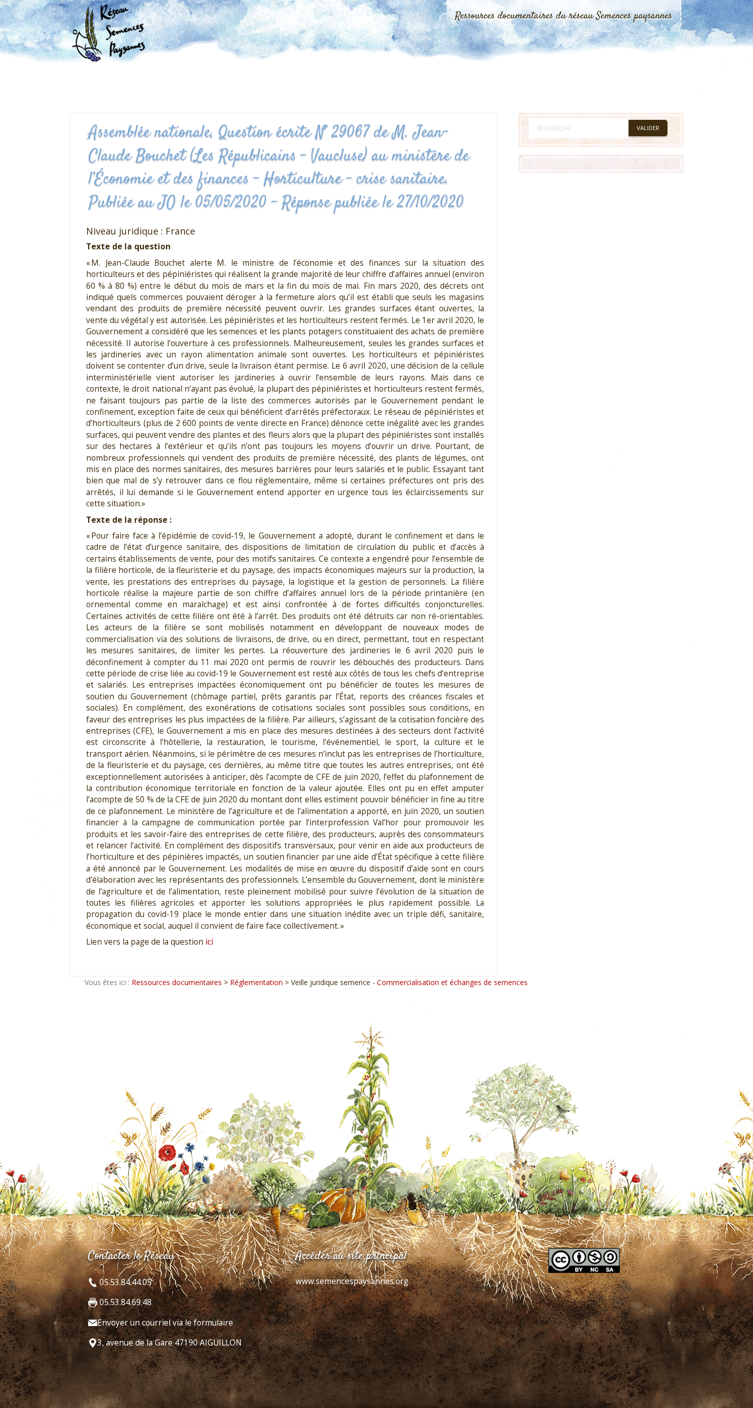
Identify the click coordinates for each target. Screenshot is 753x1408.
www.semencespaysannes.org (352, 1281)
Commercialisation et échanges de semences (452, 982)
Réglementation (256, 982)
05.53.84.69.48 (124, 1302)
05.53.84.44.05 (124, 1282)
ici (209, 941)
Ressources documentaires (177, 982)
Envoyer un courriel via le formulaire (165, 1322)
